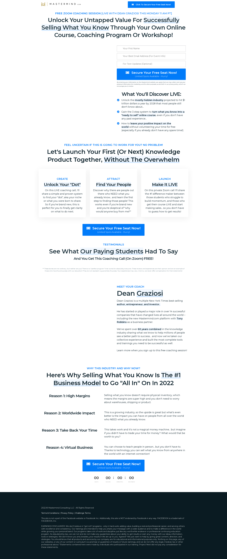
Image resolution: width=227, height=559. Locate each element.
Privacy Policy (67, 513)
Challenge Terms (83, 513)
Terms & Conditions (50, 513)
